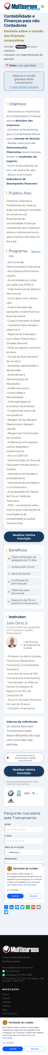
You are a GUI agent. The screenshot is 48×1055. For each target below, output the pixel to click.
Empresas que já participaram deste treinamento (25, 758)
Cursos (6, 998)
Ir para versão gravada (24, 86)
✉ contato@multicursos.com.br (17, 967)
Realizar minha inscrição (24, 536)
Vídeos (6, 1006)
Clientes (6, 1002)
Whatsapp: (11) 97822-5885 (19, 975)
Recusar (35, 1048)
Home (5, 994)
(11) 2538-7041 (12, 971)
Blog (4, 1009)
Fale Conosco (9, 1013)
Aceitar (12, 1048)
